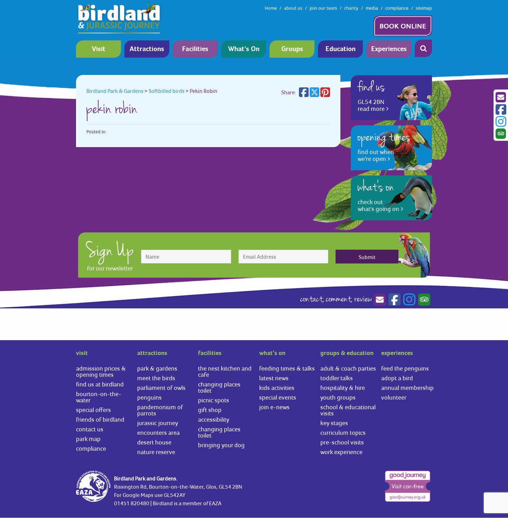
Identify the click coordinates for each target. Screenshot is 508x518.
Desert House (154, 442)
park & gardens (157, 368)
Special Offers (93, 409)
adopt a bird (397, 378)
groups (292, 49)
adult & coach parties (348, 368)
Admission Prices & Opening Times (101, 371)
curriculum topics (343, 432)
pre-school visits (342, 442)
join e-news (274, 407)
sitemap (424, 8)
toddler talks (336, 378)
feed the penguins (405, 368)
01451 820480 (131, 503)
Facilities (195, 49)
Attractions (147, 49)
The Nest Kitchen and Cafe (225, 371)
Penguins (149, 397)
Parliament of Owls (161, 387)
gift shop (210, 409)
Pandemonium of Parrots (160, 410)
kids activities (276, 387)
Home (271, 8)
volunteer (393, 397)
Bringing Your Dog (221, 445)
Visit (98, 49)
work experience (341, 451)
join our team (323, 8)
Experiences (389, 49)
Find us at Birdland (100, 384)
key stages (334, 422)
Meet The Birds (156, 378)
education (341, 49)
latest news (274, 378)
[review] (423, 300)
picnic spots (213, 400)
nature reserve (156, 451)
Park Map (88, 438)
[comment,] (394, 300)
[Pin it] (325, 94)
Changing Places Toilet (219, 387)
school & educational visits (348, 410)
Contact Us (89, 429)
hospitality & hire (342, 387)
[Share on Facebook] (304, 94)
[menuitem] (100, 49)
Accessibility (213, 419)
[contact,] (379, 300)
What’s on (244, 49)
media (372, 8)
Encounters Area (158, 432)
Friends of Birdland (100, 419)
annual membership (407, 387)
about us (293, 8)
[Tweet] (314, 94)
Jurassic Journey (157, 422)
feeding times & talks (287, 368)
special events (277, 397)
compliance (396, 8)
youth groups (338, 397)
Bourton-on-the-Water (98, 397)
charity (351, 8)
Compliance (91, 448)
